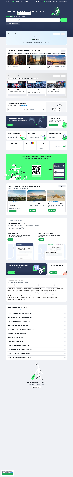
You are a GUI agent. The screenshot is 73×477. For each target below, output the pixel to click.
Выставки (32, 78)
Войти (65, 1)
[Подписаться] (64, 146)
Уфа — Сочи (49, 295)
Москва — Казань (21, 292)
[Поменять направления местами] (18, 20)
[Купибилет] (17, 1)
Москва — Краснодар (35, 292)
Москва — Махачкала (11, 288)
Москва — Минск (43, 292)
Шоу (36, 78)
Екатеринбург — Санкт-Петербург (14, 293)
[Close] (29, 13)
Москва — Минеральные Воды (40, 286)
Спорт (19, 78)
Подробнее (17, 94)
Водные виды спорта (34, 53)
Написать (10, 239)
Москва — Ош (50, 292)
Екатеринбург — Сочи (53, 290)
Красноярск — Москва (12, 297)
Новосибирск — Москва (12, 292)
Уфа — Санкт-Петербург (12, 295)
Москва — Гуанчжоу (20, 297)
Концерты (14, 78)
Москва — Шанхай (11, 290)
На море (53, 53)
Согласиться (8, 474)
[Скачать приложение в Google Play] (39, 2)
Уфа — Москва (27, 292)
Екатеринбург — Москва (35, 290)
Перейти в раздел (53, 124)
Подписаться (12, 272)
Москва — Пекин (60, 288)
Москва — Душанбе (19, 290)
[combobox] (12, 20)
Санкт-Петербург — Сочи (37, 288)
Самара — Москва (57, 293)
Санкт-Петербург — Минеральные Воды (43, 297)
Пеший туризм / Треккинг (18, 53)
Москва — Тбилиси (52, 288)
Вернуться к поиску (36, 387)
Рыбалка (40, 53)
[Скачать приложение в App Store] (36, 2)
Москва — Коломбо (55, 295)
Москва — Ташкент (11, 286)
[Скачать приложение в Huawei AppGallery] (41, 2)
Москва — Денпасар (27, 288)
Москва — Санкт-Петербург (28, 286)
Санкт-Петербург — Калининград (52, 286)
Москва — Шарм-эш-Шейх (29, 297)
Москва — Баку (45, 288)
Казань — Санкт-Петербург (31, 295)
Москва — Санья (41, 293)
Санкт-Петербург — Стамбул (26, 293)
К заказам (41, 239)
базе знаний (18, 309)
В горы (58, 53)
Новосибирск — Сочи (41, 295)
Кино (28, 78)
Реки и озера (63, 53)
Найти (64, 19)
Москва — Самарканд (44, 290)
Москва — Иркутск (11, 299)
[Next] (64, 34)
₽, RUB (61, 1)
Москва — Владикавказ (22, 295)
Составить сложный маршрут (14, 23)
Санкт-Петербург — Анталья (21, 299)
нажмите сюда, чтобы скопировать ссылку (40, 162)
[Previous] (62, 51)
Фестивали (24, 78)
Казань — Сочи (34, 293)
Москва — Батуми (54, 297)
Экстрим (49, 53)
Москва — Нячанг (20, 288)
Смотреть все (56, 33)
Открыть (10, 124)
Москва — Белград (49, 293)
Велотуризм (27, 53)
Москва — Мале (26, 290)
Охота (45, 53)
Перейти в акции (53, 272)
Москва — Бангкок (19, 286)
